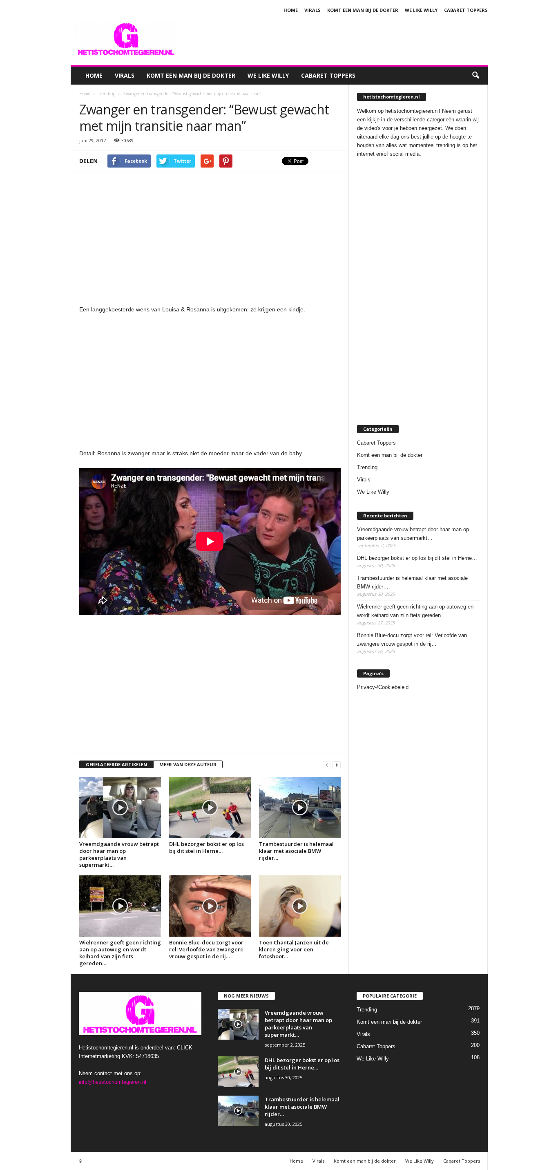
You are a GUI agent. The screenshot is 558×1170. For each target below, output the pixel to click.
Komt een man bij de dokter (362, 10)
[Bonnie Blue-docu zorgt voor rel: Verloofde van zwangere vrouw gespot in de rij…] (210, 906)
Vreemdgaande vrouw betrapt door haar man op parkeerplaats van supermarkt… (119, 854)
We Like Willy (421, 10)
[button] (475, 76)
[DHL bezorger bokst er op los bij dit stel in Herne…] (210, 807)
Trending (367, 467)
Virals (312, 10)
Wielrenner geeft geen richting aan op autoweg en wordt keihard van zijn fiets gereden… (120, 953)
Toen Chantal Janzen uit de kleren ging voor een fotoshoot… (294, 949)
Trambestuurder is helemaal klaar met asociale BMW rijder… (296, 850)
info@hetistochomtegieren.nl (112, 1082)
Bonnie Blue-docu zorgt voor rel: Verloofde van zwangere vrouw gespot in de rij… (206, 949)
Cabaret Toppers (466, 10)
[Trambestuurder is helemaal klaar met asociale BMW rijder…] (300, 807)
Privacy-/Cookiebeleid (382, 687)
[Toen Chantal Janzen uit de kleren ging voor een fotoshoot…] (300, 906)
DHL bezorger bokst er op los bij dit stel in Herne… (206, 847)
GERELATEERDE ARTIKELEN (116, 764)
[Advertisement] (339, 38)
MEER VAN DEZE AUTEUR (188, 764)
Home (290, 10)
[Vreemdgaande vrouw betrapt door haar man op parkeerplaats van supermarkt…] (120, 807)
